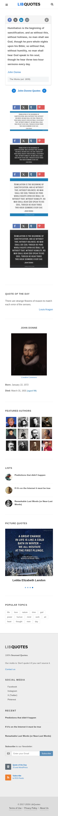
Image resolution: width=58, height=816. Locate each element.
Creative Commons (29, 377)
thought (19, 621)
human (19, 617)
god (41, 612)
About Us (44, 808)
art (45, 617)
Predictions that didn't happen (30, 475)
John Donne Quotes (29, 90)
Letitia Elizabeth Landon (29, 580)
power (9, 617)
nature (25, 612)
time (34, 612)
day (36, 621)
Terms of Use (15, 808)
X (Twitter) (12, 695)
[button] (52, 4)
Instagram (12, 691)
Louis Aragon (46, 309)
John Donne (14, 72)
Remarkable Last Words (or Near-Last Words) (28, 736)
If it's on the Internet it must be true (32, 488)
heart (9, 621)
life (8, 612)
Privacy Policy (30, 808)
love (16, 612)
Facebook (12, 686)
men (28, 621)
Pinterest (12, 699)
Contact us (10, 669)
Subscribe (46, 753)
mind (29, 617)
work (38, 617)
